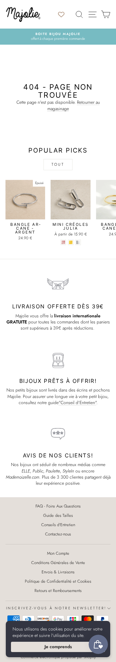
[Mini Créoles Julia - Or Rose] (63, 242)
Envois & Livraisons (58, 572)
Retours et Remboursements (58, 590)
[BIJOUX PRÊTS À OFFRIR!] (58, 360)
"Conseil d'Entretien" (77, 402)
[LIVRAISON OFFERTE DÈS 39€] (58, 285)
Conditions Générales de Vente (58, 563)
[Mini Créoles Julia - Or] (70, 242)
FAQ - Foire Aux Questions (58, 506)
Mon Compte (58, 553)
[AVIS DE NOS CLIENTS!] (58, 434)
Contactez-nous (58, 534)
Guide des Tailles (58, 515)
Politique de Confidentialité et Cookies (58, 581)
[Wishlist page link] (64, 14)
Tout (58, 164)
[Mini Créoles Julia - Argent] (78, 242)
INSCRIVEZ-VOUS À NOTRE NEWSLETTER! (56, 608)
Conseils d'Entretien (58, 525)
